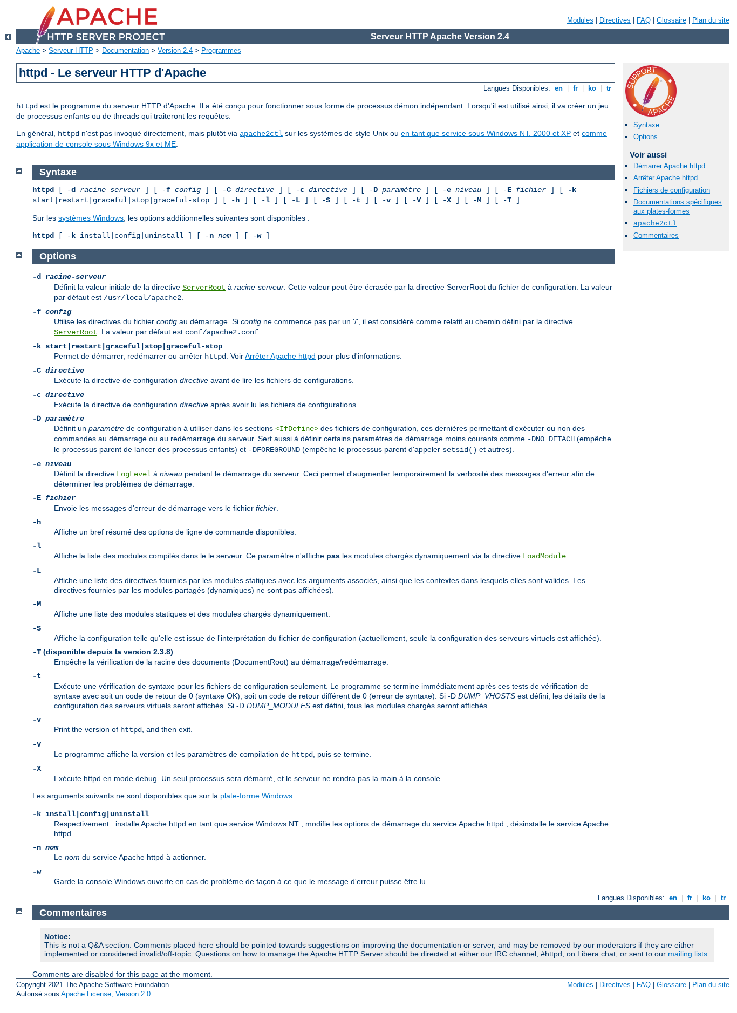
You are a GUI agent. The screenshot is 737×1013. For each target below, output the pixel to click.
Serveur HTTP (71, 50)
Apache (28, 50)
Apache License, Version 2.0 (106, 994)
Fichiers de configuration (671, 190)
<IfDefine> (296, 429)
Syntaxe (646, 125)
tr (608, 88)
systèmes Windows (91, 218)
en (558, 88)
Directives (615, 20)
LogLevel (134, 474)
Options (645, 137)
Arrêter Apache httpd (665, 178)
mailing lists (687, 953)
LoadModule (544, 556)
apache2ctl (261, 133)
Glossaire (671, 20)
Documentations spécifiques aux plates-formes (677, 206)
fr (575, 88)
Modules (580, 20)
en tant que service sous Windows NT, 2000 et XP (486, 133)
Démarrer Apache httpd (669, 166)
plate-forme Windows (256, 795)
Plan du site (710, 20)
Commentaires (656, 235)
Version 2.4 (175, 50)
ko (592, 88)
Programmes (221, 50)
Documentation (125, 50)
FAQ (644, 20)
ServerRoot (204, 287)
